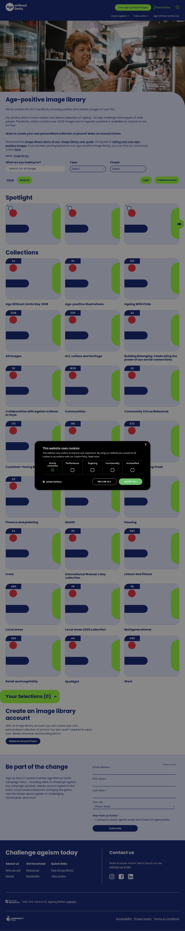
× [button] (146, 444)
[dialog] (92, 465)
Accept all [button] (130, 481)
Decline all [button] (104, 481)
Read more (93, 456)
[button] (52, 481)
